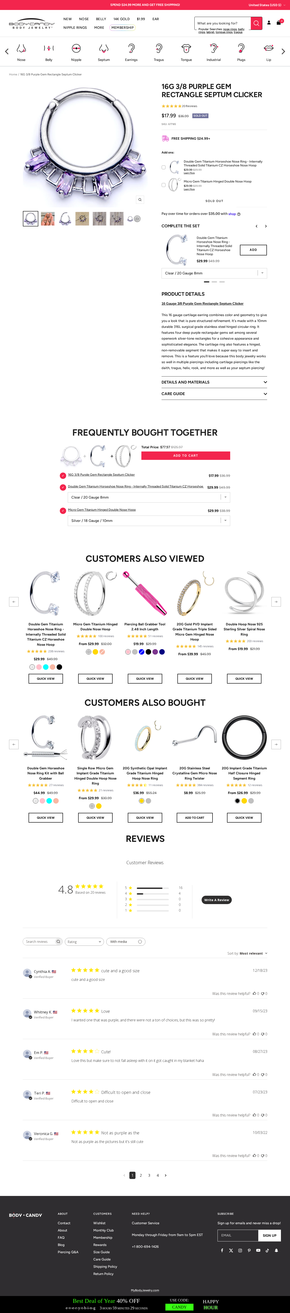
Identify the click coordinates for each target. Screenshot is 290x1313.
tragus (238, 32)
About (62, 1230)
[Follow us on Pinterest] (249, 1250)
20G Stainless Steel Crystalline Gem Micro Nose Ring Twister (194, 773)
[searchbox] (38, 941)
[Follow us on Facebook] (222, 1250)
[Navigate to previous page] (124, 1175)
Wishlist (99, 1223)
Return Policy (103, 1274)
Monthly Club (103, 1230)
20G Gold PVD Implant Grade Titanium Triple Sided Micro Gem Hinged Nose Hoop (195, 632)
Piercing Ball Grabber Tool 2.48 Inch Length (144, 626)
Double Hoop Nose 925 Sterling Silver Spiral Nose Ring (244, 629)
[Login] (269, 23)
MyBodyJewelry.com (145, 1290)
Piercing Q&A (68, 1252)
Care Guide (102, 1259)
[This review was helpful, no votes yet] (254, 993)
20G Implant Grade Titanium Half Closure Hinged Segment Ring (244, 773)
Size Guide (101, 1252)
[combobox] (84, 942)
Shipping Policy (105, 1267)
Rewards (99, 1245)
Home (13, 74)
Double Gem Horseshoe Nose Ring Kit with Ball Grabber (45, 773)
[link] (32, 667)
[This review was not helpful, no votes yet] (262, 993)
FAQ (61, 1238)
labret (210, 32)
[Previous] (7, 52)
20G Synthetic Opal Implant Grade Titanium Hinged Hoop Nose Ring (145, 773)
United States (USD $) (265, 5)
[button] (14, 602)
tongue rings (224, 32)
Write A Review (216, 900)
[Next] (283, 52)
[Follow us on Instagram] (240, 1250)
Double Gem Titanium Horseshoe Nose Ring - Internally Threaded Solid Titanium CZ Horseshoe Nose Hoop (46, 634)
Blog (61, 1245)
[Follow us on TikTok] (267, 1250)
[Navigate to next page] (166, 1175)
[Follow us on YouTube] (258, 1250)
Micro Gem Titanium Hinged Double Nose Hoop (95, 626)
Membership (102, 1238)
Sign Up (269, 1236)
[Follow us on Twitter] (231, 1250)
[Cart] (278, 23)
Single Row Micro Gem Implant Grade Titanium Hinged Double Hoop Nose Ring (95, 776)
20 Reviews (189, 106)
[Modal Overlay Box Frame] (145, 1304)
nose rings (230, 29)
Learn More (189, 172)
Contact (64, 1223)
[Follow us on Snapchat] (276, 1250)
